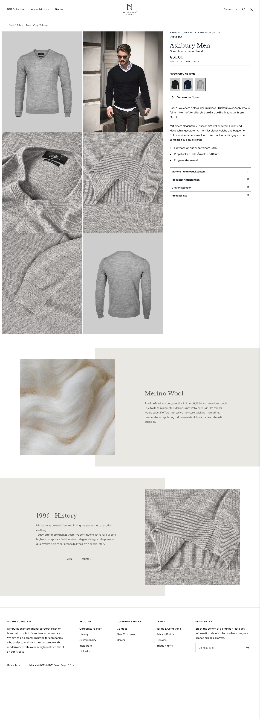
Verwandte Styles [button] (188, 97)
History (83, 634)
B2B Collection (16, 9)
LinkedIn (84, 651)
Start (11, 25)
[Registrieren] (247, 647)
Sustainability (87, 640)
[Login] (251, 9)
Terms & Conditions (169, 628)
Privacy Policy (165, 634)
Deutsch (229, 9)
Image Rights (165, 645)
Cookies (161, 640)
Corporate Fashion (90, 628)
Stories (58, 9)
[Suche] (243, 9)
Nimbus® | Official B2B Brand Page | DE (195, 32)
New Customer (126, 634)
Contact (122, 628)
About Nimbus (40, 9)
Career (121, 640)
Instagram (85, 645)
